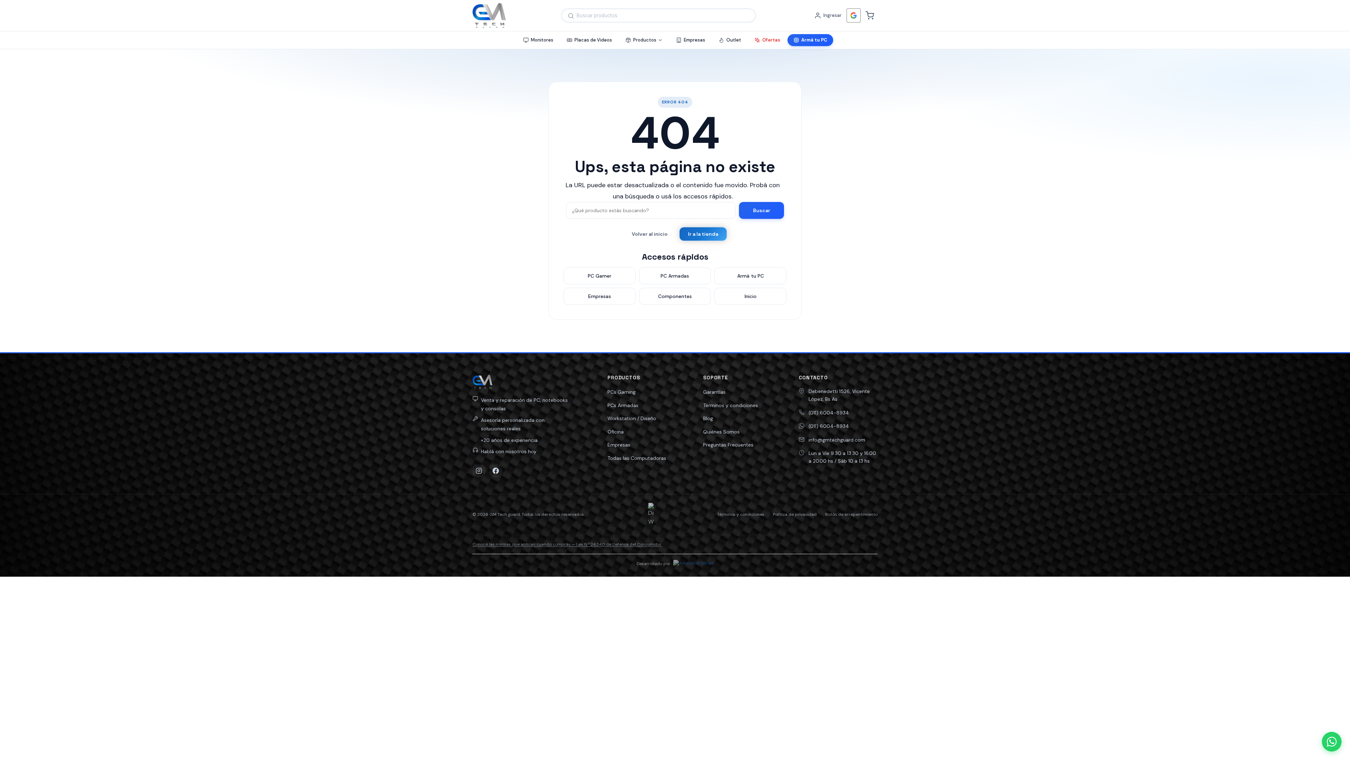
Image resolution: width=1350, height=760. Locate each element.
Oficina (616, 432)
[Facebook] (495, 470)
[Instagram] (478, 470)
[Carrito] (870, 15)
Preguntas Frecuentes (728, 445)
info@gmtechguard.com (837, 440)
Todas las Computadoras (637, 458)
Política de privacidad (795, 514)
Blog (708, 418)
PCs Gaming (622, 392)
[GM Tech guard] (489, 15)
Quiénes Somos (721, 432)
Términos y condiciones (730, 405)
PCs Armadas (623, 405)
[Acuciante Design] (693, 564)
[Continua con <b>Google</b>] (854, 15)
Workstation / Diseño (632, 418)
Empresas (619, 445)
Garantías (714, 392)
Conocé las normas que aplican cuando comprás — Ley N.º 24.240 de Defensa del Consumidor (567, 544)
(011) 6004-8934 (829, 413)
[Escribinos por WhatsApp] (1332, 742)
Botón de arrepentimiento (851, 514)
